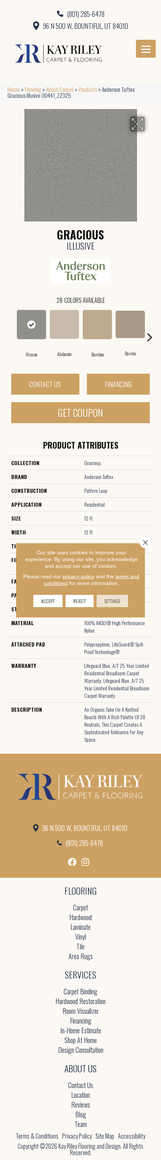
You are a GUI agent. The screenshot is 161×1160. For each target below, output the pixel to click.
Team (81, 1124)
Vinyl (80, 937)
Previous (11, 325)
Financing (118, 384)
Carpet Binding (80, 992)
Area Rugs (81, 956)
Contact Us (45, 384)
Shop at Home (80, 1040)
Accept (48, 600)
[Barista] (130, 324)
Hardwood (80, 917)
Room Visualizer (81, 1011)
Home (13, 89)
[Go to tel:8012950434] (80, 13)
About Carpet (60, 89)
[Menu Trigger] (146, 48)
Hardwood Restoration (80, 1001)
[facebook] (72, 862)
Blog (80, 1115)
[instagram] (85, 862)
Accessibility (131, 1136)
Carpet (80, 908)
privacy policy (78, 576)
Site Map (104, 1136)
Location (80, 1095)
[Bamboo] (97, 324)
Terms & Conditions (37, 1136)
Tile (80, 947)
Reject (79, 600)
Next (149, 325)
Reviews (80, 1105)
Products (88, 89)
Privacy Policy (77, 1136)
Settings (112, 600)
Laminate (80, 927)
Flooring (33, 89)
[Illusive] (31, 324)
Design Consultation (80, 1050)
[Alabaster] (64, 324)
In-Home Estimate (80, 1031)
